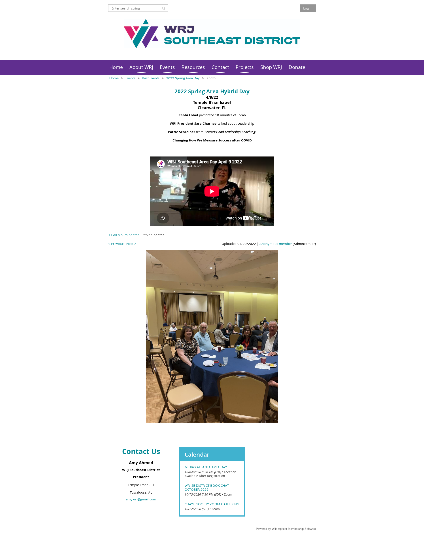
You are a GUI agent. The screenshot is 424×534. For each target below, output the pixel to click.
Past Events (150, 78)
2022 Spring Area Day (183, 78)
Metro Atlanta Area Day (206, 467)
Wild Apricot (279, 528)
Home (114, 78)
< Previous (116, 243)
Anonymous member (275, 243)
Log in (307, 8)
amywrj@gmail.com (141, 499)
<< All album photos (123, 235)
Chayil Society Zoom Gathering (212, 504)
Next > (131, 243)
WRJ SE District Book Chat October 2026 (207, 487)
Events (130, 78)
